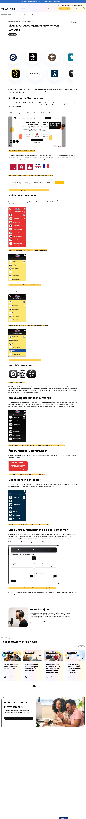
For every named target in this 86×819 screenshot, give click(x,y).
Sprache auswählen (78, 5)
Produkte (24, 9)
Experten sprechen (78, 9)
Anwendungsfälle (34, 9)
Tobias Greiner (20, 21)
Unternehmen (51, 9)
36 (52, 686)
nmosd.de (33, 291)
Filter (82, 647)
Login (57, 5)
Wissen (43, 9)
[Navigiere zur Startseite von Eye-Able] (8, 9)
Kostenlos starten (64, 9)
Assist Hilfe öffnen (66, 5)
